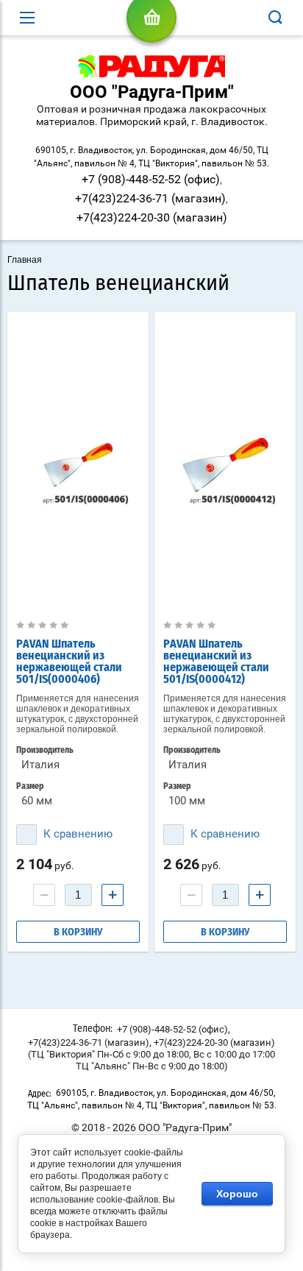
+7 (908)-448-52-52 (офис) (151, 179)
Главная (24, 260)
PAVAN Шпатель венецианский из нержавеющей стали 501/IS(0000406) (69, 661)
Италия (40, 764)
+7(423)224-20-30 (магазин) (151, 217)
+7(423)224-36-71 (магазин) (150, 198)
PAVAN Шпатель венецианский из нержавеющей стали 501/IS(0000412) (216, 661)
